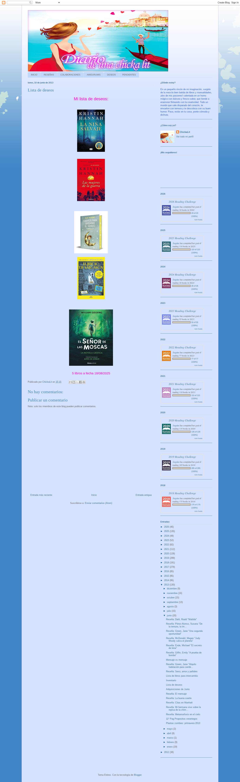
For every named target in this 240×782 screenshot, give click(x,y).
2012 (167, 752)
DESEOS (111, 75)
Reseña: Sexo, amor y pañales (181, 671)
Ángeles (176, 206)
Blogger (137, 775)
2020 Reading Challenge (182, 420)
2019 (167, 558)
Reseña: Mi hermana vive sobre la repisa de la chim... (183, 708)
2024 (167, 535)
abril (169, 733)
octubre (171, 597)
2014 (167, 580)
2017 (167, 567)
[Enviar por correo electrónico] (70, 382)
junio (169, 615)
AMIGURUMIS (93, 75)
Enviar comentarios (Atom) (98, 503)
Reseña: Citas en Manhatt (179, 702)
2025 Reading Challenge (182, 238)
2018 (167, 562)
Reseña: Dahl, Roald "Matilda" (181, 619)
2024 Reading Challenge (182, 274)
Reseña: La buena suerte (179, 698)
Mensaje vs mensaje (176, 659)
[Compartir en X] (77, 382)
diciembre (172, 588)
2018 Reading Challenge (182, 493)
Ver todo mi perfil (184, 136)
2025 (167, 531)
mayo (170, 728)
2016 (167, 571)
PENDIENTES (129, 75)
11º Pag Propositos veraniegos (181, 718)
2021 (167, 549)
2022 (167, 544)
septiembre (173, 602)
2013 (167, 584)
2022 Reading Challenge (182, 347)
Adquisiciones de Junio (178, 689)
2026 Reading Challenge (182, 201)
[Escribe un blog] (74, 382)
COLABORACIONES (70, 75)
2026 (167, 526)
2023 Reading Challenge (182, 311)
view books (198, 219)
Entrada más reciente (41, 495)
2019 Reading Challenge (182, 456)
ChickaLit (185, 132)
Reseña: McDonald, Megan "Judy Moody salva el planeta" (183, 639)
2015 (167, 576)
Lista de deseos (174, 684)
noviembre (172, 593)
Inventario (171, 680)
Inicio (94, 495)
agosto (170, 606)
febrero (171, 742)
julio (169, 611)
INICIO (34, 75)
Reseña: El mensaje (176, 693)
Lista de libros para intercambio (182, 676)
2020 (167, 553)
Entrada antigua (144, 495)
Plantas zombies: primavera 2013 (183, 723)
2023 (167, 540)
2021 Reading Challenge (182, 384)
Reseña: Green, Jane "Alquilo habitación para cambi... (181, 665)
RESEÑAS (49, 75)
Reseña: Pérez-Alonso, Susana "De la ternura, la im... (184, 625)
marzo (170, 737)
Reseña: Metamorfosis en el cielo (183, 714)
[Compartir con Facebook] (80, 382)
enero (170, 746)
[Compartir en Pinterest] (84, 382)
